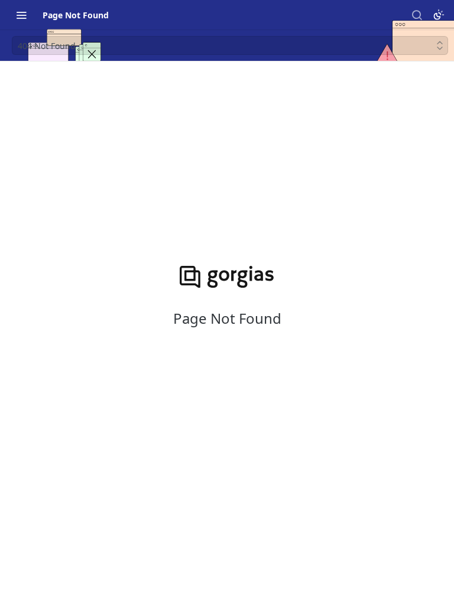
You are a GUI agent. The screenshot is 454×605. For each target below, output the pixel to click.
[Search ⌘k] (416, 14)
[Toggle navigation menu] (21, 14)
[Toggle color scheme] (438, 14)
